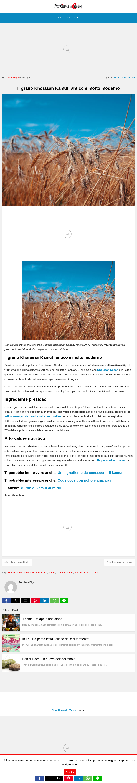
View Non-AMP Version (64, 710)
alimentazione (14, 572)
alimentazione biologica (35, 572)
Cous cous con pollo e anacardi (84, 480)
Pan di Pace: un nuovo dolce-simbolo (48, 659)
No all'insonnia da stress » (120, 562)
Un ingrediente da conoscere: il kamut (90, 473)
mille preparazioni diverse (110, 460)
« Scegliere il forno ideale (16, 562)
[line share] (64, 602)
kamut (52, 572)
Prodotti (131, 77)
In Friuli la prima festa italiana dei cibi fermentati (56, 639)
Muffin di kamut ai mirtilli (42, 488)
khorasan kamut (65, 572)
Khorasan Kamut (107, 369)
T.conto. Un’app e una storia (42, 619)
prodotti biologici (83, 572)
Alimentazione (120, 77)
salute (96, 572)
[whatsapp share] (55, 602)
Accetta (70, 772)
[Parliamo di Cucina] (68, 8)
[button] (68, 18)
